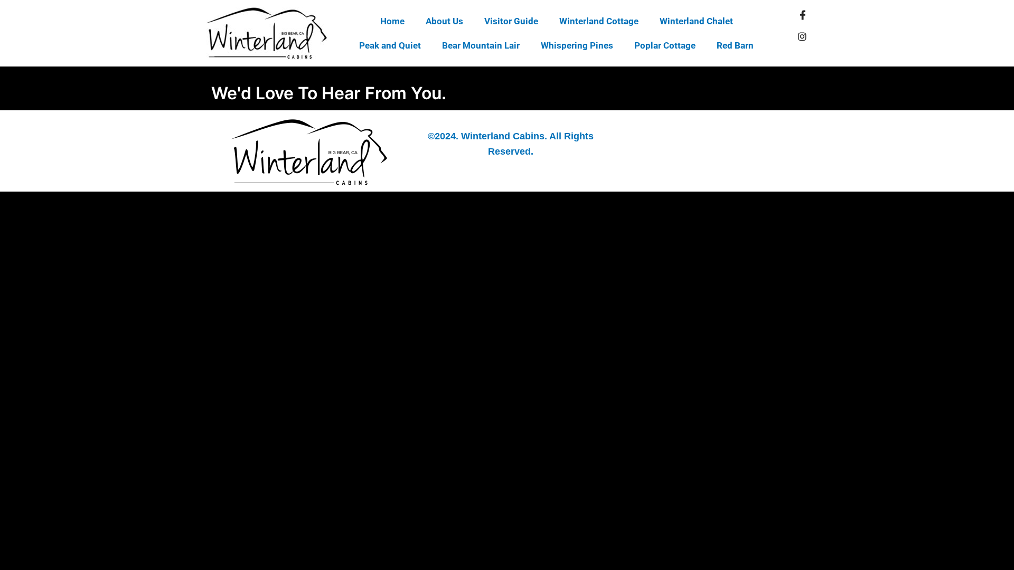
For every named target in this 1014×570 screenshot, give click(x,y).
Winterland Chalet (696, 21)
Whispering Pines (577, 45)
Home (392, 21)
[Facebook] (803, 15)
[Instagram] (802, 36)
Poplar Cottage (665, 45)
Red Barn (735, 45)
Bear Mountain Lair (481, 45)
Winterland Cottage (599, 21)
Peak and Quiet (390, 45)
